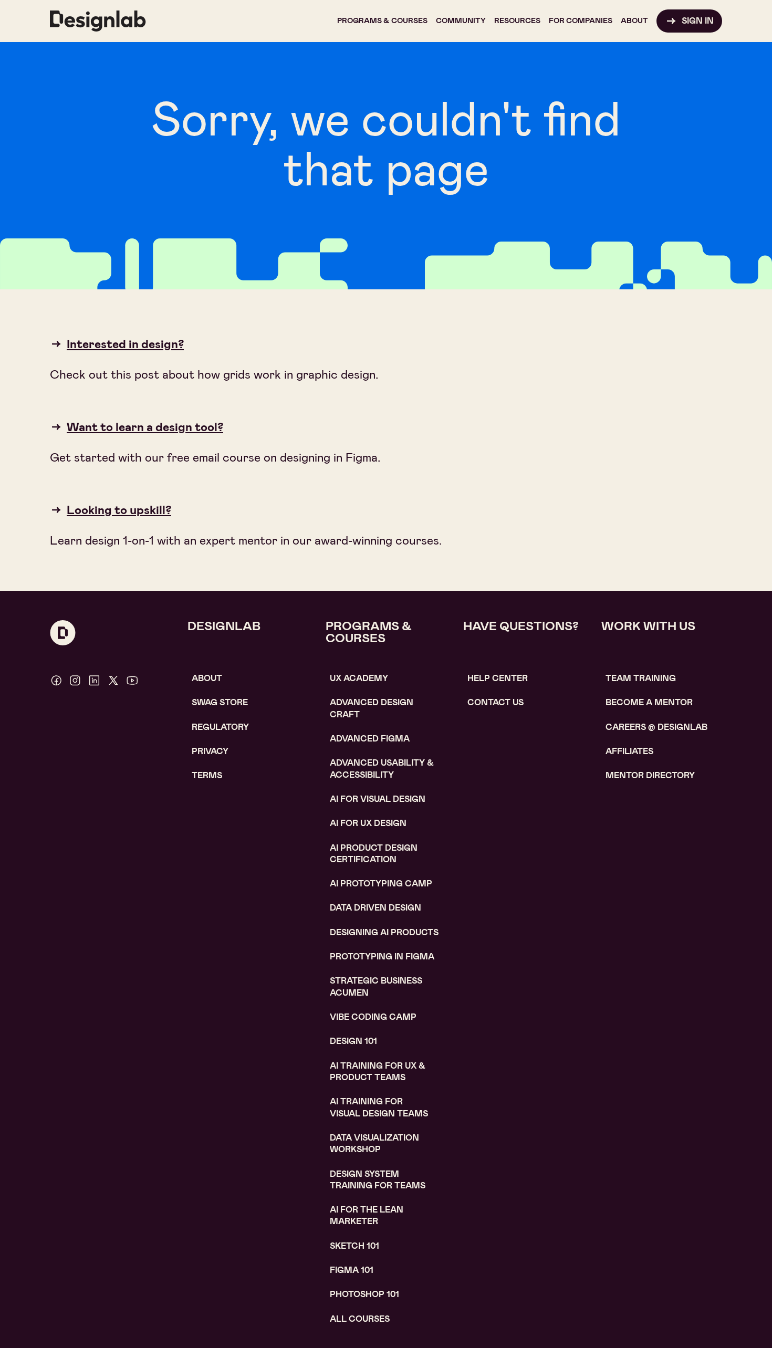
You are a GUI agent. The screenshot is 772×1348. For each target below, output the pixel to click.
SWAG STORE (220, 702)
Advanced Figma (370, 738)
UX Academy (359, 678)
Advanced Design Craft (371, 708)
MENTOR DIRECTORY (650, 775)
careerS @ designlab (656, 727)
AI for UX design (368, 823)
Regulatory (220, 727)
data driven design (375, 907)
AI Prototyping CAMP (381, 883)
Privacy (210, 751)
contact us (495, 702)
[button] (382, 21)
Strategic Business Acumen (376, 986)
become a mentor (649, 702)
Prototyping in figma (382, 956)
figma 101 (351, 1270)
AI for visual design (377, 798)
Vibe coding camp (373, 1016)
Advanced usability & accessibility (382, 768)
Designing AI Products (384, 932)
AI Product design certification (374, 853)
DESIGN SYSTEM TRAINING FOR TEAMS (377, 1179)
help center (497, 678)
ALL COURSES (360, 1318)
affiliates (629, 751)
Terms (207, 775)
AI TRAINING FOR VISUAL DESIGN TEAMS (379, 1107)
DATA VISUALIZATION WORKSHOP (374, 1143)
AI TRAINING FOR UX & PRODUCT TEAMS (377, 1071)
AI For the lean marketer (366, 1215)
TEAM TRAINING (641, 678)
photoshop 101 (364, 1294)
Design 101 (353, 1041)
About (207, 678)
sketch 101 (354, 1245)
